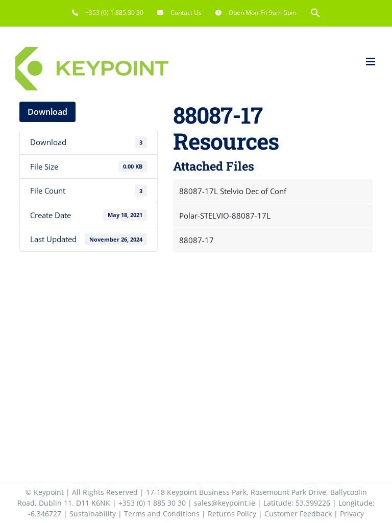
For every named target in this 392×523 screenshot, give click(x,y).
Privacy (352, 513)
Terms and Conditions (162, 513)
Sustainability (92, 513)
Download (47, 111)
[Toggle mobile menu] (371, 61)
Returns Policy (232, 513)
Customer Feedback (298, 513)
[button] (315, 13)
